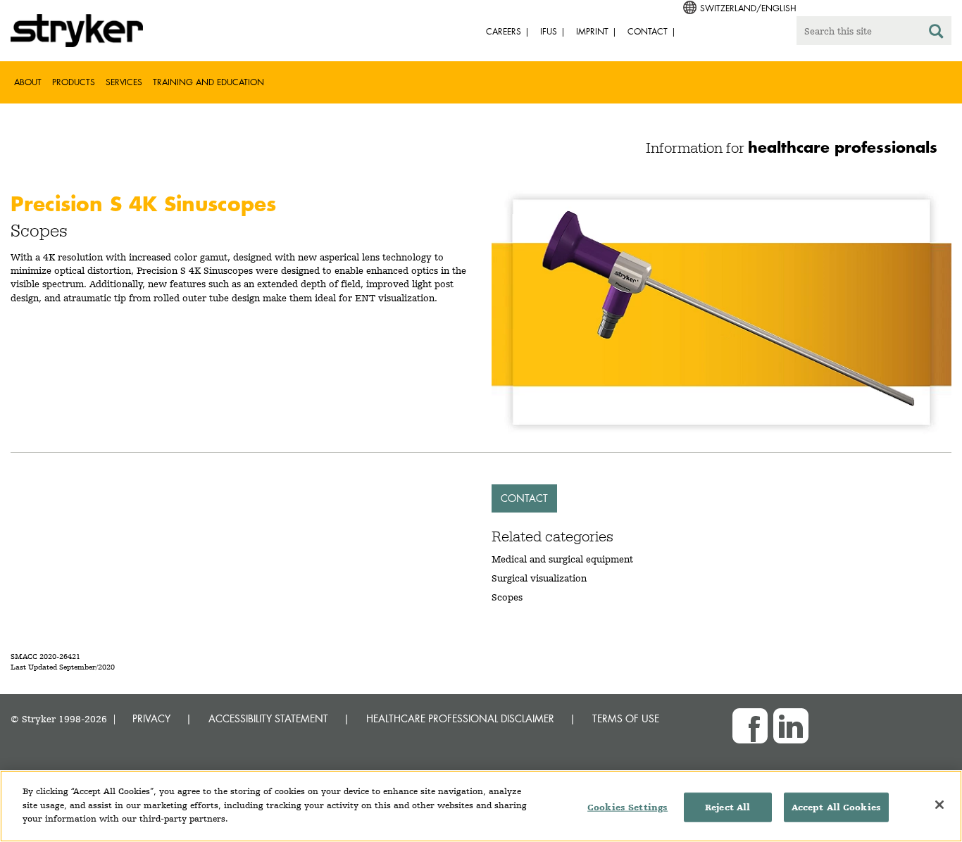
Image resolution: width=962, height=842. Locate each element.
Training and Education (208, 82)
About (28, 82)
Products (73, 82)
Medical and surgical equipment (562, 559)
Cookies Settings (627, 807)
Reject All (727, 807)
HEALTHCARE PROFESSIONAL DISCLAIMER (460, 718)
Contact (524, 498)
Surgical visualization (539, 578)
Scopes (507, 597)
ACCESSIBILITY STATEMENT (268, 718)
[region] (481, 806)
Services (124, 82)
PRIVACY (151, 718)
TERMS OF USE (625, 718)
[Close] (939, 804)
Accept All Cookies (836, 807)
